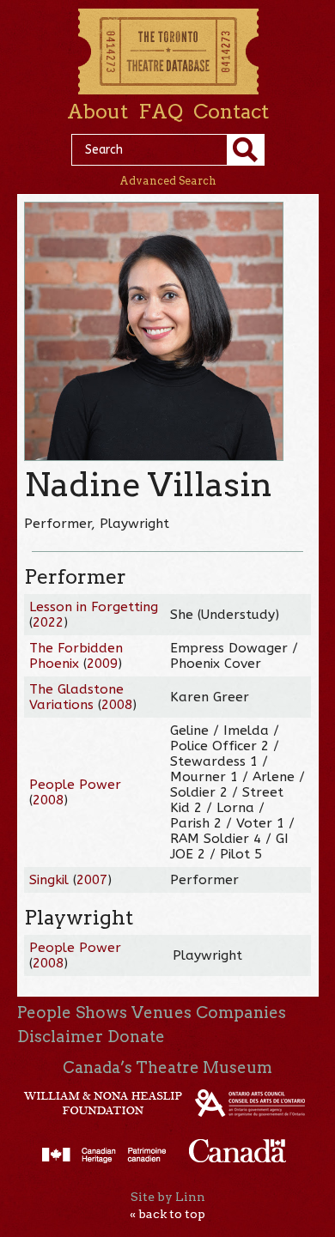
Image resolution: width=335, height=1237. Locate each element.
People (44, 1012)
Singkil (49, 880)
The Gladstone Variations (76, 697)
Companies (241, 1012)
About (97, 112)
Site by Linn (168, 1197)
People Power (75, 784)
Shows (101, 1012)
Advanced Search (167, 180)
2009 (102, 663)
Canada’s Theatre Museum (167, 1067)
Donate (136, 1036)
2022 (48, 622)
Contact (231, 112)
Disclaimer (60, 1036)
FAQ (160, 112)
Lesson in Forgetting (93, 607)
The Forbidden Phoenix (76, 655)
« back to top (167, 1214)
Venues (161, 1012)
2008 (116, 704)
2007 (91, 880)
